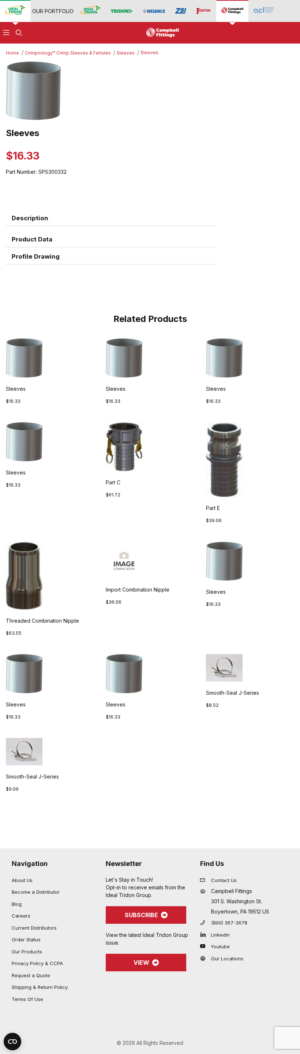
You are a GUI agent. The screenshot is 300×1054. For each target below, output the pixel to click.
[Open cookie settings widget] (12, 1041)
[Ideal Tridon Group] (15, 10)
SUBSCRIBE (141, 915)
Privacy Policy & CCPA (37, 963)
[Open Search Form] (18, 33)
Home (12, 53)
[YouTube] (204, 946)
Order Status (26, 939)
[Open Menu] (6, 33)
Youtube (220, 946)
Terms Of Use (27, 999)
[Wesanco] (154, 11)
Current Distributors (34, 928)
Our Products (27, 951)
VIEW (141, 962)
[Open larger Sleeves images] (150, 90)
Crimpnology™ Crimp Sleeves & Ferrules (68, 53)
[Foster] (203, 11)
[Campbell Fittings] (232, 10)
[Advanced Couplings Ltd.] (264, 11)
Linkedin (220, 935)
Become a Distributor (36, 892)
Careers (21, 916)
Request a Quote (31, 975)
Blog (17, 904)
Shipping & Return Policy (40, 987)
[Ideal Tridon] (90, 10)
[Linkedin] (204, 934)
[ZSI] (180, 11)
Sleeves (126, 53)
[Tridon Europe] (122, 11)
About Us (22, 880)
